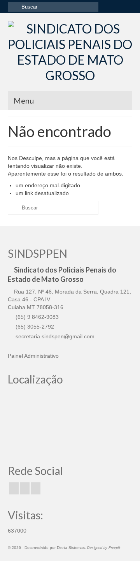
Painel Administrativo (33, 356)
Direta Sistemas (71, 547)
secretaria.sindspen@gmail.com (54, 336)
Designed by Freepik (104, 548)
